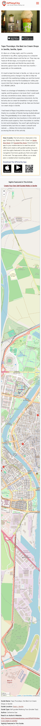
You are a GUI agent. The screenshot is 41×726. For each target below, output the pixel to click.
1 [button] (22, 443)
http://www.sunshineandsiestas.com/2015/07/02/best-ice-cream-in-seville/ (20, 719)
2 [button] (3, 466)
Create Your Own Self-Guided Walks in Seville (20, 186)
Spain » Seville (18, 706)
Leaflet (19, 695)
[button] (4, 191)
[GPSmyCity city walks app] (13, 3)
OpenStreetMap (27, 695)
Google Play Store (20, 143)
